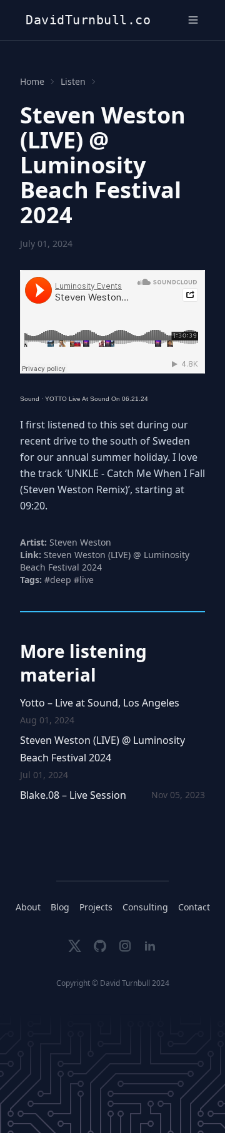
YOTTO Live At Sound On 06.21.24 (96, 398)
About (28, 907)
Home (32, 81)
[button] (193, 20)
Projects (95, 907)
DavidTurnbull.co (88, 19)
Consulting (145, 907)
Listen (73, 81)
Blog (60, 907)
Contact (194, 907)
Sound (29, 398)
